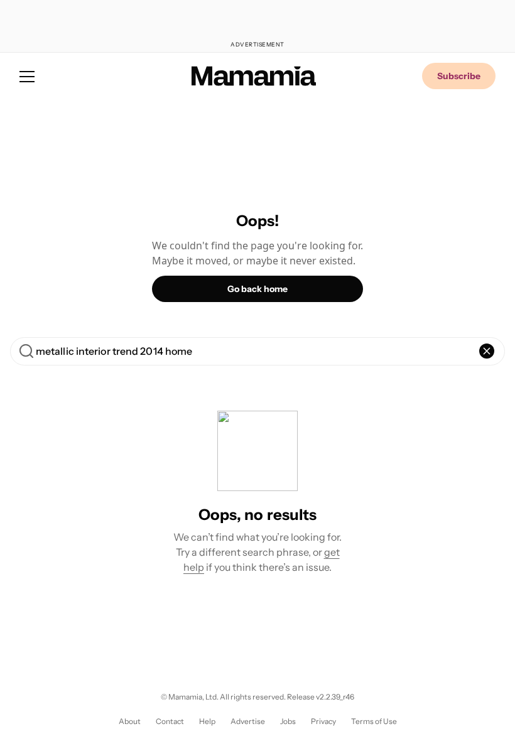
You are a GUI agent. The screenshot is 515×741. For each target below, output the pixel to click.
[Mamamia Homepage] (254, 76)
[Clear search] (486, 351)
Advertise (247, 721)
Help (207, 721)
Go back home (257, 289)
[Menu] (27, 76)
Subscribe (458, 76)
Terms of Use (374, 721)
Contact (170, 721)
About (130, 721)
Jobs (288, 721)
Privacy (323, 721)
